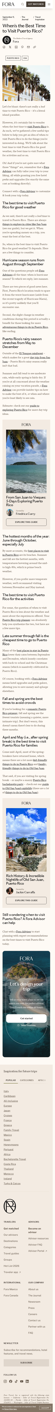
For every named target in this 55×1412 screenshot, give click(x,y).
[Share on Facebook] (4, 47)
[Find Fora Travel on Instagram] (5, 1381)
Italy (6, 1091)
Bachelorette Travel (15, 1159)
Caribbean (9, 1096)
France (8, 1120)
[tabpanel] (26, 1138)
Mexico (8, 1135)
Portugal (8, 1149)
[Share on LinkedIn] (16, 47)
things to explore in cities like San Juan (24, 224)
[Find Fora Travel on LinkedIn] (27, 1381)
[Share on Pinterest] (22, 47)
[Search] (22, 4)
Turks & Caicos (12, 1183)
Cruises (8, 1115)
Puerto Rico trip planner (16, 620)
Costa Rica (10, 1164)
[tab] (11, 1081)
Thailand (9, 1169)
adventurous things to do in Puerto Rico (25, 327)
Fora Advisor (27, 191)
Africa (7, 1154)
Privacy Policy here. (10, 1409)
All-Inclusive (11, 1101)
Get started (26, 1018)
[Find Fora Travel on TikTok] (16, 1381)
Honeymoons (11, 1144)
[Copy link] (34, 47)
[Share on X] (10, 47)
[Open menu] (49, 4)
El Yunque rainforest (31, 353)
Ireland (8, 1178)
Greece (8, 1125)
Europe (8, 1105)
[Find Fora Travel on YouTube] (21, 1381)
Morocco (9, 1173)
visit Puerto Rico (36, 126)
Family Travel (11, 1130)
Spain (7, 1139)
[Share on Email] (28, 47)
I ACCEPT (45, 1408)
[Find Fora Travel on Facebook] (10, 1381)
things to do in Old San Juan (21, 792)
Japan (7, 1110)
